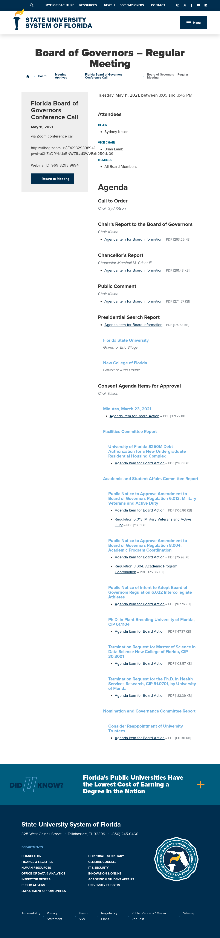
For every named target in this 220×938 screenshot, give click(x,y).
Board (42, 76)
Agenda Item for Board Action (134, 416)
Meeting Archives (61, 76)
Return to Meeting (55, 179)
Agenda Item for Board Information (133, 239)
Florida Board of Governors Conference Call (103, 76)
